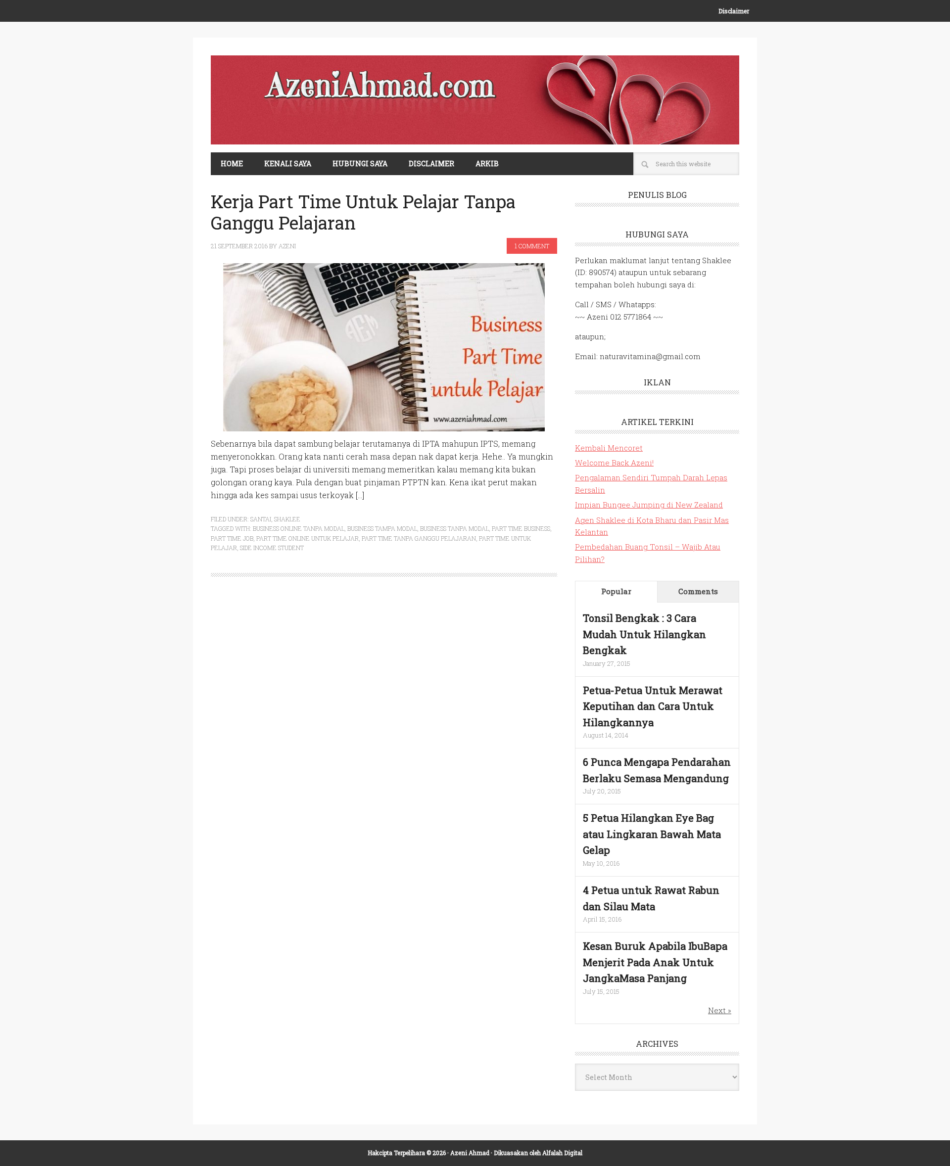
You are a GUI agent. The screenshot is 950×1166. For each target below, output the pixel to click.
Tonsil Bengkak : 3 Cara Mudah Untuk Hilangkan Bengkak (644, 633)
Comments (698, 591)
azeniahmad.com (475, 99)
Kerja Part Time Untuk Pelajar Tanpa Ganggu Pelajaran (363, 211)
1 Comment (532, 246)
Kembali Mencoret (609, 448)
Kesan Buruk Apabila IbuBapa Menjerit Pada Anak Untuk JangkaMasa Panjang (655, 961)
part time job (232, 538)
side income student (272, 548)
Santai (260, 519)
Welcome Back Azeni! (614, 462)
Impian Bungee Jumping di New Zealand (649, 505)
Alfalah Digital (562, 1153)
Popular (616, 591)
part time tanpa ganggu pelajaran (419, 538)
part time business (521, 528)
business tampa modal (382, 528)
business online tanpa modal (298, 528)
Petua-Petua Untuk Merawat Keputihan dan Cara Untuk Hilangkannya (652, 706)
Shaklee (287, 519)
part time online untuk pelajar (307, 538)
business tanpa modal (454, 528)
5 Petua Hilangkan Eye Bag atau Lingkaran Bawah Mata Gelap (652, 833)
